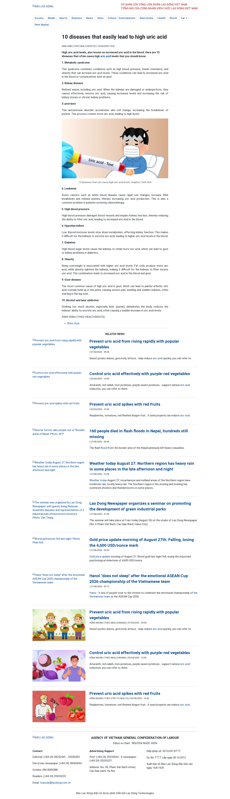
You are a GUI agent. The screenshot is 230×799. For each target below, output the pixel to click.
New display (42, 24)
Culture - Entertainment (121, 18)
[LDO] (58, 342)
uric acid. (185, 415)
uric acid (105, 56)
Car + (184, 18)
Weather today (98, 480)
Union (100, 18)
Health (161, 18)
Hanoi (92, 592)
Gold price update (99, 556)
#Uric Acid (73, 323)
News (89, 18)
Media (51, 18)
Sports (63, 18)
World (173, 18)
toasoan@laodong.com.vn (55, 782)
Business (76, 18)
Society (39, 18)
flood (104, 447)
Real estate (146, 18)
